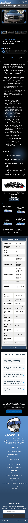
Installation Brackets (14, 454)
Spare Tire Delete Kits (14, 464)
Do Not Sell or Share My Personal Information (14, 483)
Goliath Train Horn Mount (14, 467)
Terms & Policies (14, 478)
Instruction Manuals (14, 462)
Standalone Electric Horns (14, 457)
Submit (14, 516)
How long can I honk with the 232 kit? (14, 389)
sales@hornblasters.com (15, 443)
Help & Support (14, 473)
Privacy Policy (14, 480)
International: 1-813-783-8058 (15, 440)
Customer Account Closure (14, 475)
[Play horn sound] (3, 51)
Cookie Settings (14, 486)
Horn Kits (14, 449)
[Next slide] (25, 28)
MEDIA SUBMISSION (14, 411)
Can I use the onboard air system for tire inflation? (14, 361)
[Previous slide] (22, 28)
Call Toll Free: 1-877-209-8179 (15, 438)
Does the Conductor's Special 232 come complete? (14, 375)
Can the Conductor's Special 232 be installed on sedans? (14, 382)
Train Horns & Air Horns (14, 451)
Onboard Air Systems (14, 459)
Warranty (14, 488)
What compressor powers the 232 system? (14, 368)
